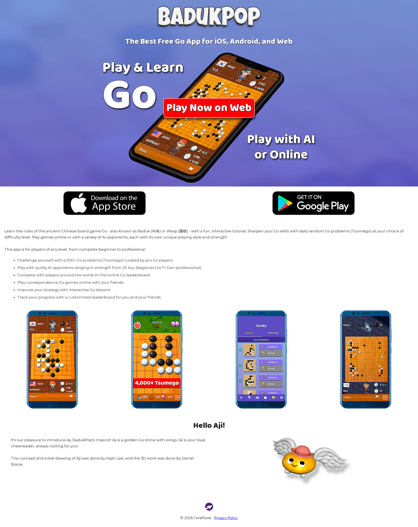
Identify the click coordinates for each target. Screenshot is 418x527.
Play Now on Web (209, 107)
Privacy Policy (226, 517)
